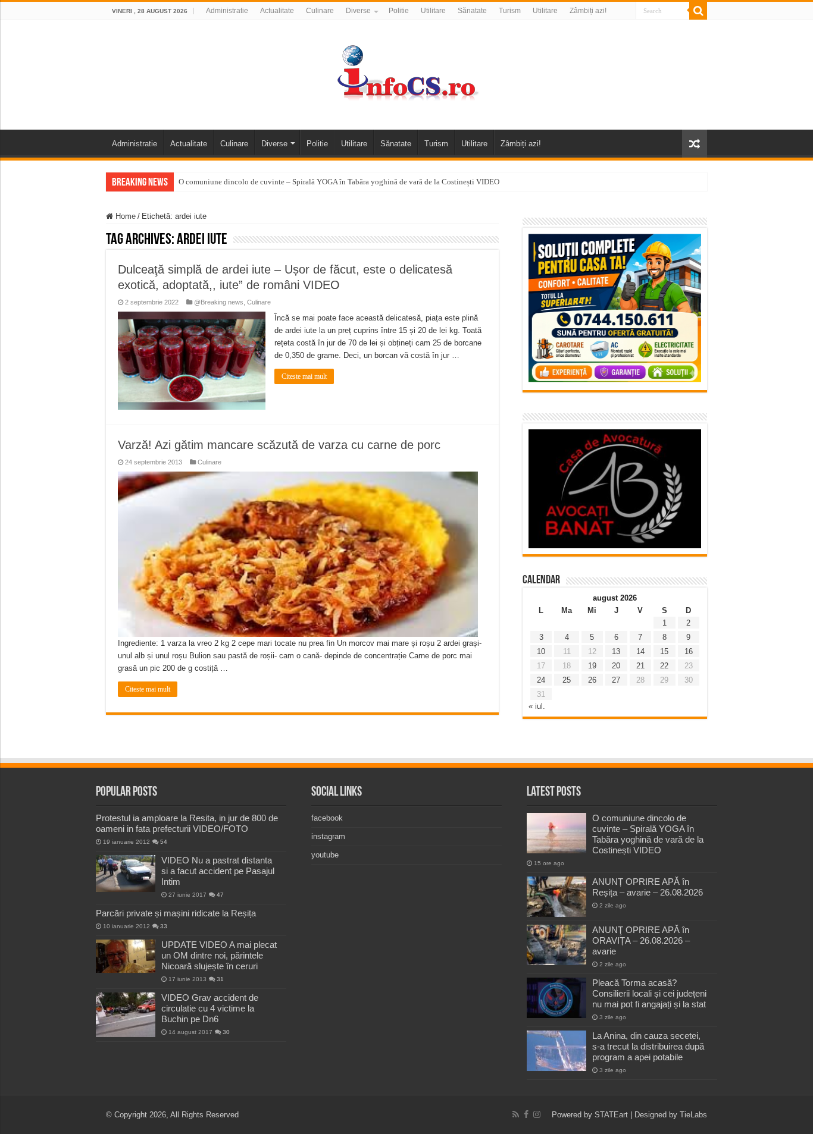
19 (592, 665)
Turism (510, 11)
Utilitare (433, 11)
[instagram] (537, 1114)
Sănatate (472, 11)
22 (664, 665)
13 (616, 651)
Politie (399, 11)
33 (163, 926)
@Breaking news (218, 302)
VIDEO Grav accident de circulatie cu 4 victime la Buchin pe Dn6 (209, 1008)
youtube (325, 854)
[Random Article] (694, 144)
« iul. (537, 706)
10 (541, 651)
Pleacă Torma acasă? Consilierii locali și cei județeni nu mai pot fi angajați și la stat (649, 993)
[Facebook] (526, 1114)
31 (220, 979)
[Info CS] (406, 72)
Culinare (320, 11)
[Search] (698, 11)
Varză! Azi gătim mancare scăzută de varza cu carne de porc (279, 444)
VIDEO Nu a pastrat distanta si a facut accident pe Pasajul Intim (217, 871)
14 (640, 651)
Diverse (358, 11)
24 (541, 680)
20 (616, 665)
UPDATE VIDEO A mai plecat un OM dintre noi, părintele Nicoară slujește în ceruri (219, 955)
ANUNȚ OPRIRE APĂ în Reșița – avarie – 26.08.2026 (647, 887)
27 (616, 680)
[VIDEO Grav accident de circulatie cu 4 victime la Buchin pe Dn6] (125, 1014)
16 (688, 651)
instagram (328, 836)
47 (220, 894)
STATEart (611, 1114)
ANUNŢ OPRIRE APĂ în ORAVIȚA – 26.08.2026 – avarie (641, 940)
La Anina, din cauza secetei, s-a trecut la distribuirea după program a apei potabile (648, 1046)
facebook (327, 817)
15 (664, 651)
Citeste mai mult (304, 376)
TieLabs (693, 1114)
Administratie (227, 11)
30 (226, 1032)
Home (124, 216)
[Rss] (515, 1114)
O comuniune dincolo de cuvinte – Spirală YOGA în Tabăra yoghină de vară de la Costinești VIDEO (339, 181)
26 (592, 680)
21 (640, 665)
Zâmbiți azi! (588, 11)
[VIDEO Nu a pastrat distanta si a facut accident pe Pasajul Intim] (125, 873)
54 (163, 841)
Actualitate (277, 11)
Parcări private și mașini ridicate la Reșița (176, 913)
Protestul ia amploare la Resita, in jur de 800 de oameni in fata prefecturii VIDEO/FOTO (187, 823)
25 (566, 680)
